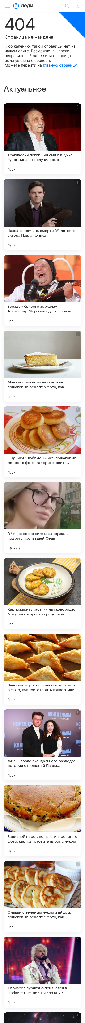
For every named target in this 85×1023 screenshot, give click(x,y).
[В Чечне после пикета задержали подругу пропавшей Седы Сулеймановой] (42, 517)
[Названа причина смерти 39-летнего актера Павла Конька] (42, 214)
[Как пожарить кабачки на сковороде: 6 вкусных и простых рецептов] (42, 593)
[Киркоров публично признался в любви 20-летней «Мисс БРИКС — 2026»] (42, 972)
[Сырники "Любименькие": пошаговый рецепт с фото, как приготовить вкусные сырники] (42, 441)
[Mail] (16, 6)
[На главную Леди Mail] (26, 6)
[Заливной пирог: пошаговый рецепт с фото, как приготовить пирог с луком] (42, 820)
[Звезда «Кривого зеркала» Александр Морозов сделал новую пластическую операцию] (42, 290)
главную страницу (60, 65)
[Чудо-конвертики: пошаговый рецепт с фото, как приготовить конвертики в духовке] (42, 669)
